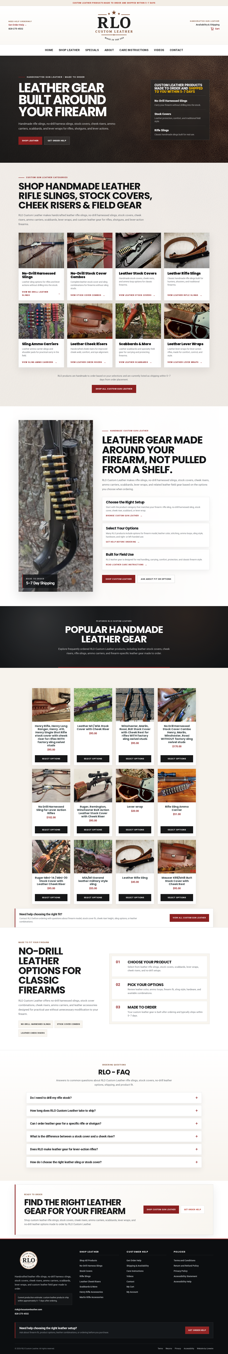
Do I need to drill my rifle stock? (51, 1098)
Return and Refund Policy (186, 1265)
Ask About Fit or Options (156, 579)
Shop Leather (69, 50)
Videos (159, 50)
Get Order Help (17, 25)
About (109, 50)
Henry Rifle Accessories (91, 1292)
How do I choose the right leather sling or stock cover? (66, 1162)
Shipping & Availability (138, 1265)
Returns (169, 1348)
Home (49, 50)
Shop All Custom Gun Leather (114, 389)
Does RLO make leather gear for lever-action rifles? (64, 1149)
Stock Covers (86, 1271)
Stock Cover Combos (68, 1024)
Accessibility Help (182, 1281)
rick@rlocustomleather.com (28, 1309)
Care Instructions (133, 50)
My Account (132, 1292)
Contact (176, 50)
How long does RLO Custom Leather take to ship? (63, 1110)
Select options (51, 758)
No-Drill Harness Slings (91, 1265)
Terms (160, 1348)
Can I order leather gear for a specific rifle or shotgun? (65, 1123)
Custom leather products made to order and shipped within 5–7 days (114, 3)
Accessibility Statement (185, 1276)
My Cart (130, 1286)
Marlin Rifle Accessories (91, 1297)
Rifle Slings (85, 1276)
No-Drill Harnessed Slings (36, 1024)
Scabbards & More (88, 1286)
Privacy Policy (181, 1271)
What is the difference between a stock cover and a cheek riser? (72, 1136)
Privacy (178, 1348)
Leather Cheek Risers (33, 1033)
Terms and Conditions (184, 1260)
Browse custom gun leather (122, 516)
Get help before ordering (121, 542)
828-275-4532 (16, 28)
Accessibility (189, 1348)
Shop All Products (88, 1260)
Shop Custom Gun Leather (161, 1209)
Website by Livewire (205, 1348)
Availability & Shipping (207, 24)
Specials (92, 50)
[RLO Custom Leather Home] (114, 25)
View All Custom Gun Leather (189, 918)
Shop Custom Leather (119, 579)
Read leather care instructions (124, 565)
